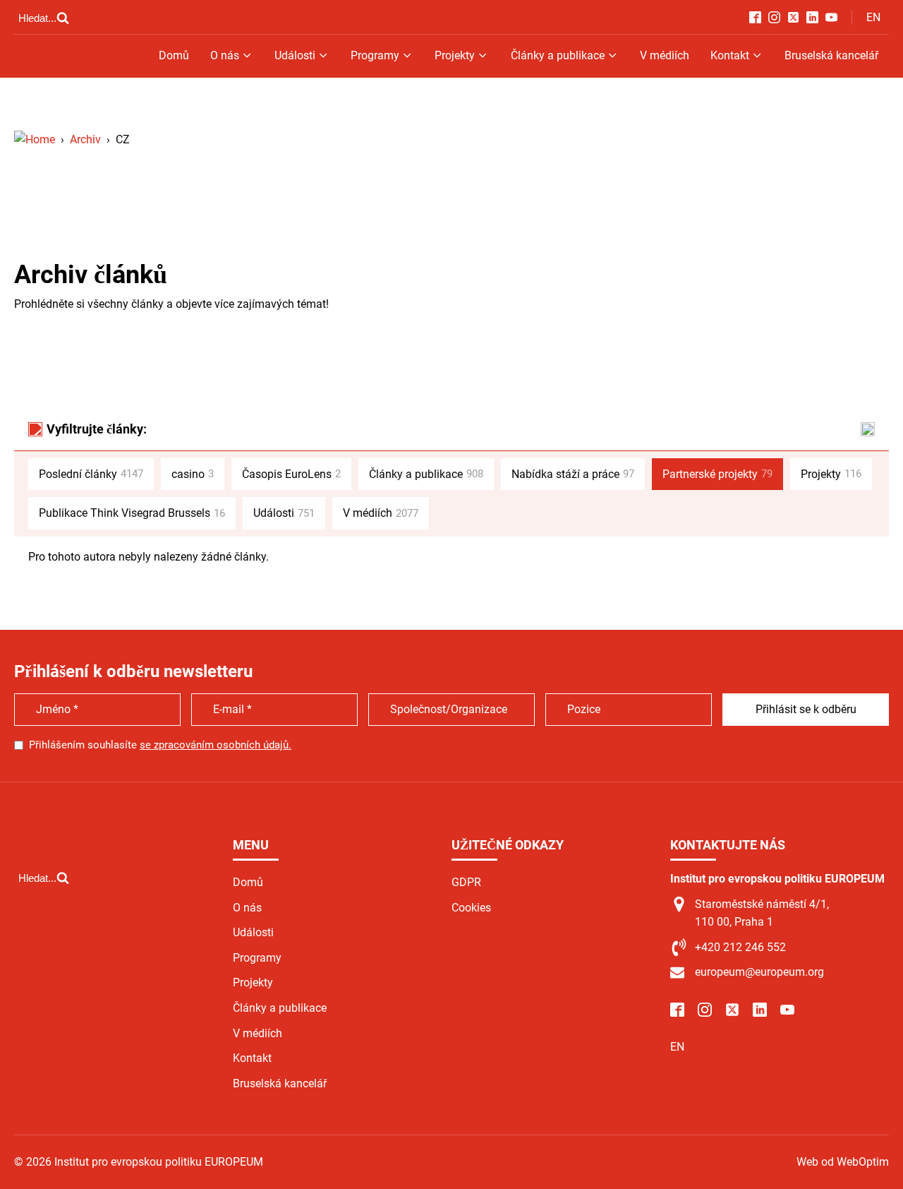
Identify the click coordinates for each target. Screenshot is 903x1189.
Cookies (471, 907)
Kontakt (729, 55)
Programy (375, 55)
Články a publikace (558, 55)
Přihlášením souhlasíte (160, 745)
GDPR (466, 882)
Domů (174, 55)
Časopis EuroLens (291, 474)
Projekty (455, 55)
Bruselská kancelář (831, 55)
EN (873, 17)
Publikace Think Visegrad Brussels (132, 513)
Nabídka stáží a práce (572, 474)
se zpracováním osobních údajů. (215, 745)
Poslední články (91, 474)
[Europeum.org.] (34, 139)
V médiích (664, 55)
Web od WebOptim (842, 1162)
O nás (224, 55)
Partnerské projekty (717, 474)
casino (192, 474)
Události (294, 55)
